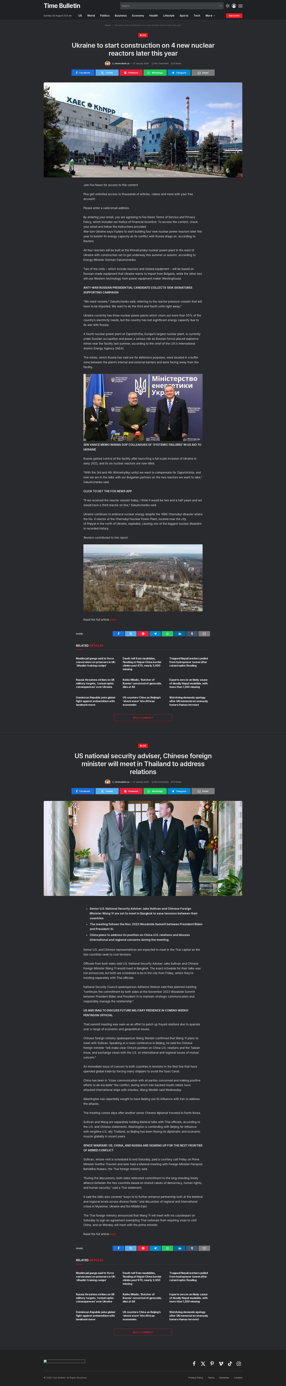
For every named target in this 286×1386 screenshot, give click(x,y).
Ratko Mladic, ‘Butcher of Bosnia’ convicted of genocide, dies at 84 (142, 683)
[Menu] (240, 5)
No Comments (162, 63)
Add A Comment (143, 717)
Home (108, 25)
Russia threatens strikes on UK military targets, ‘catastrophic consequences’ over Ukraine (95, 683)
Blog (143, 35)
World (91, 15)
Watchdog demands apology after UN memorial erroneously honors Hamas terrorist (188, 701)
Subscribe (234, 15)
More (209, 15)
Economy (138, 15)
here (113, 619)
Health (153, 15)
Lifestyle (168, 15)
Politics (105, 15)
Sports (184, 15)
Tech (197, 15)
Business (121, 15)
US (80, 15)
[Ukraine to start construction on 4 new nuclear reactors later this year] (143, 129)
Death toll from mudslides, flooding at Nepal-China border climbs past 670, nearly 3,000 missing (142, 664)
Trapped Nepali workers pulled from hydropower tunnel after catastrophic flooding (188, 662)
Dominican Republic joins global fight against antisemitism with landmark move (95, 701)
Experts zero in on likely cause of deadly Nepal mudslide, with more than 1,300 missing (188, 683)
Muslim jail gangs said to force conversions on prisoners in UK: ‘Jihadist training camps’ (96, 662)
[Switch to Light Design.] (227, 6)
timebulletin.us (122, 63)
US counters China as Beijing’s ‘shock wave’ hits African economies (142, 701)
